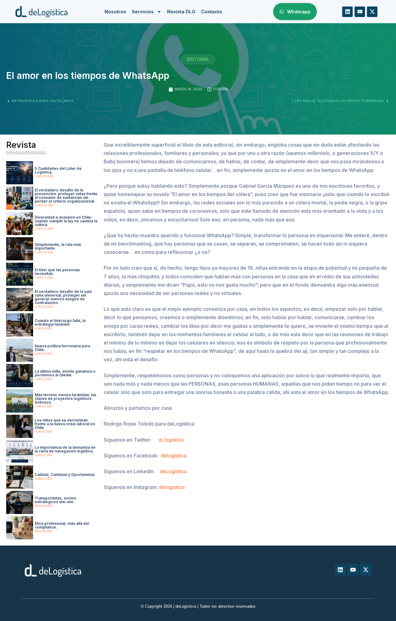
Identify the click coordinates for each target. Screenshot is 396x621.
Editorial (198, 59)
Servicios (143, 12)
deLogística (173, 471)
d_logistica (171, 440)
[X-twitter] (372, 11)
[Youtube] (360, 11)
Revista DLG (181, 12)
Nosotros (115, 12)
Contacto (211, 12)
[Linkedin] (347, 11)
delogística (174, 455)
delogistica (172, 487)
